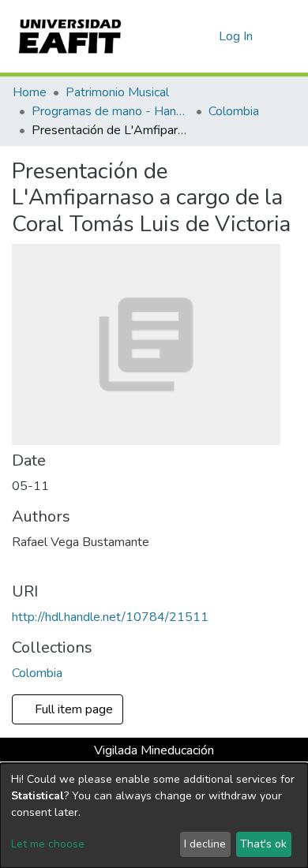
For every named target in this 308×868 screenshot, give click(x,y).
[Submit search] (181, 36)
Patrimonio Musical (117, 92)
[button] (204, 36)
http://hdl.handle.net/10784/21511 (110, 617)
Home (30, 92)
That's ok (263, 843)
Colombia (233, 111)
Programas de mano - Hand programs (111, 111)
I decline (205, 843)
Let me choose (48, 843)
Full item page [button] (72, 709)
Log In (236, 36)
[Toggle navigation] (286, 36)
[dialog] (154, 815)
